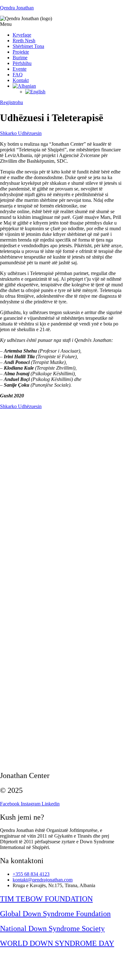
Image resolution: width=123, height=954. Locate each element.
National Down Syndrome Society (52, 928)
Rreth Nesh (24, 40)
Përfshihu (22, 63)
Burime (20, 57)
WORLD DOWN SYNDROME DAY (57, 943)
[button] (61, 24)
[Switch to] (24, 86)
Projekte (21, 52)
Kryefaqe (22, 35)
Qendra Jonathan (17, 7)
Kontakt (21, 80)
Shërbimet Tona (28, 46)
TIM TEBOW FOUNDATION (46, 899)
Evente (19, 69)
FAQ (18, 74)
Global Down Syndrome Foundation (55, 914)
